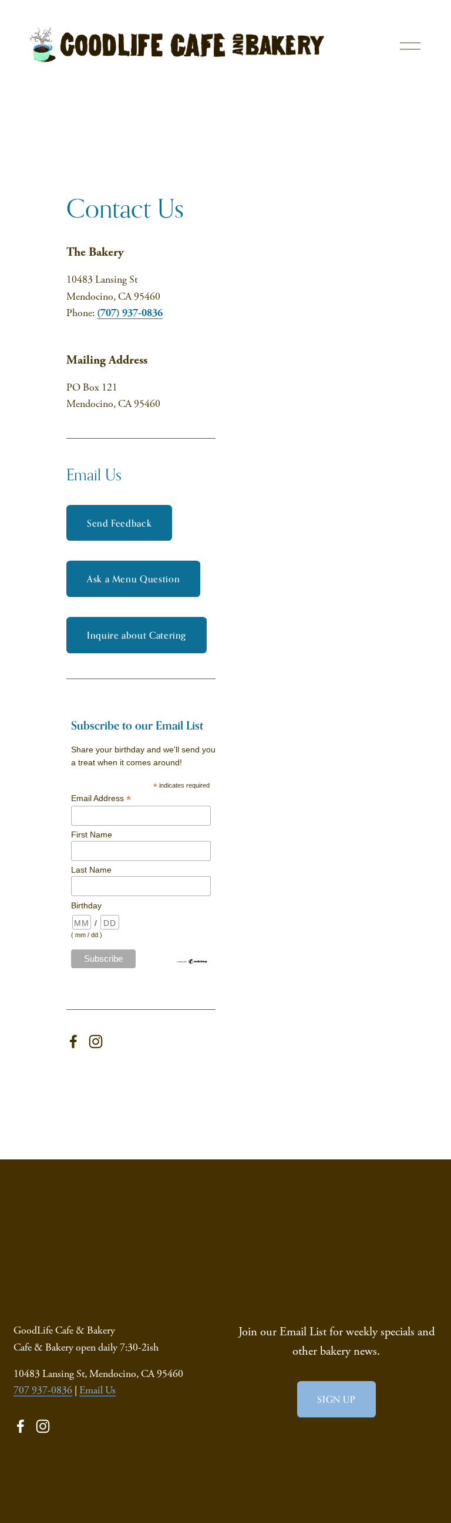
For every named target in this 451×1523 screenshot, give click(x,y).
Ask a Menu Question (133, 579)
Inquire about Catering (136, 635)
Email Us (97, 1390)
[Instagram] (96, 1041)
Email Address (101, 798)
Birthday (86, 905)
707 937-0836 (43, 1390)
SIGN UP (336, 1399)
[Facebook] (73, 1041)
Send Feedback (119, 523)
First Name (91, 834)
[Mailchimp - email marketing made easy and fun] (192, 961)
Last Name (91, 869)
